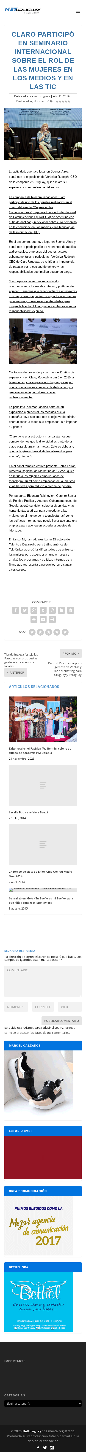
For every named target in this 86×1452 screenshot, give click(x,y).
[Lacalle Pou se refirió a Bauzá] (43, 785)
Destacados (24, 101)
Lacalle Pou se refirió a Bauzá (28, 812)
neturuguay (42, 96)
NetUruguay (31, 1431)
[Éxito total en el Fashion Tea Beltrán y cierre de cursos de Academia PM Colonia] (43, 719)
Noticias (38, 101)
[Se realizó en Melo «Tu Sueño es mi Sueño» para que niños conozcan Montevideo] (43, 890)
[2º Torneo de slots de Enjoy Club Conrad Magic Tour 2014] (43, 844)
